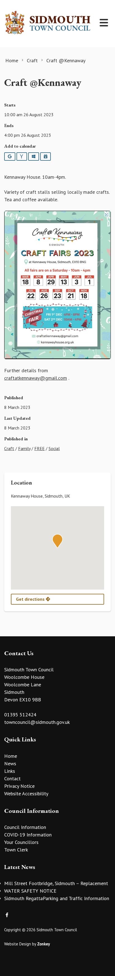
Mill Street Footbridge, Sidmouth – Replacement (56, 883)
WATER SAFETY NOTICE (30, 891)
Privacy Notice (19, 786)
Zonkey (43, 944)
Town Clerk (16, 849)
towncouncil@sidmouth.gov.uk (37, 722)
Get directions (31, 599)
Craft (9, 448)
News (10, 763)
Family (24, 448)
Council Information (25, 827)
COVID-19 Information (28, 834)
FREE (39, 448)
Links (9, 771)
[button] (57, 541)
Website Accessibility (26, 793)
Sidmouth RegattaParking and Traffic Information (56, 898)
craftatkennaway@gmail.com (35, 378)
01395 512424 (20, 714)
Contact (12, 778)
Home (10, 756)
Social (54, 448)
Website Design (17, 944)
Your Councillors (21, 842)
